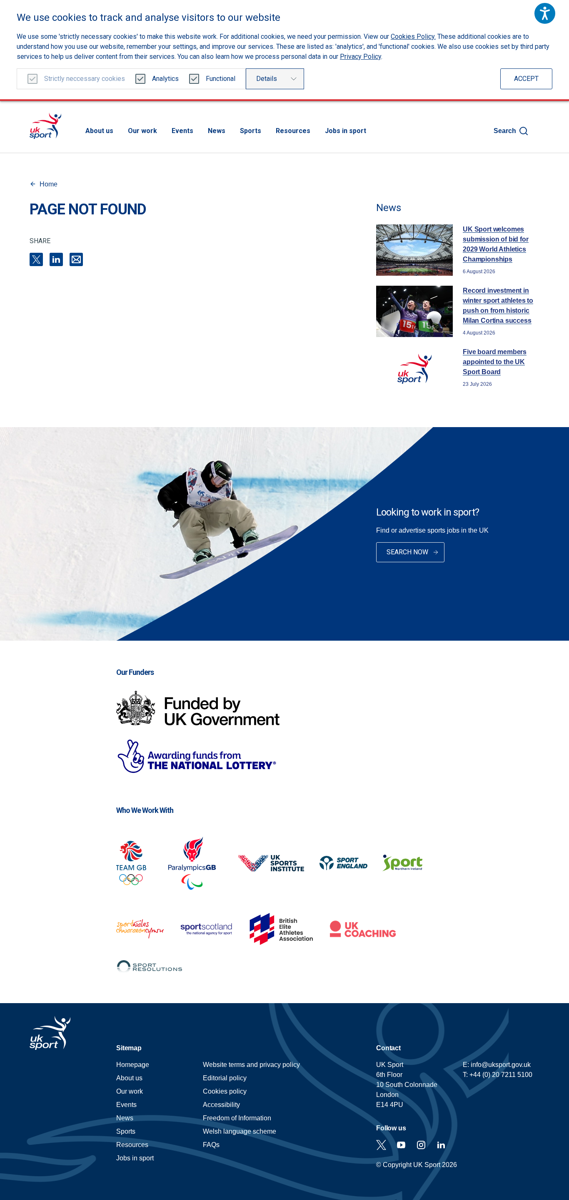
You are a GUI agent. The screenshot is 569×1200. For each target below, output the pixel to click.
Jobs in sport (345, 131)
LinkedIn (56, 259)
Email (76, 259)
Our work (142, 131)
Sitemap (129, 1048)
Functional (220, 79)
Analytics (165, 79)
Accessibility (221, 1104)
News (216, 131)
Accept (526, 79)
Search (505, 130)
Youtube (401, 1145)
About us (99, 131)
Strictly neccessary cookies (84, 79)
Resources (293, 131)
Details (266, 79)
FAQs (211, 1144)
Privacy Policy (360, 56)
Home (48, 184)
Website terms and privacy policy (251, 1064)
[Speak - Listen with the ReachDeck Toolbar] (545, 13)
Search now (407, 552)
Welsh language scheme (239, 1131)
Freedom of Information (237, 1118)
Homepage (45, 126)
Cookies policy (225, 1091)
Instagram (421, 1145)
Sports (250, 131)
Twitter (381, 1145)
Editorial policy (225, 1078)
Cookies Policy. (413, 36)
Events (182, 131)
